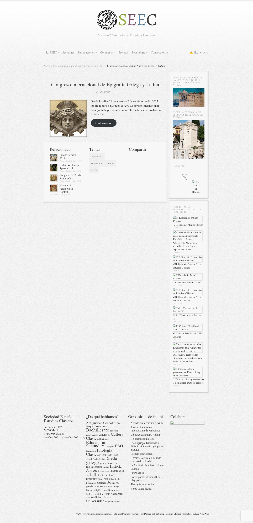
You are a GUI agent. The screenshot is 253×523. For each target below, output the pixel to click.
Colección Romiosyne (143, 438)
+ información (103, 123)
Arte (104, 426)
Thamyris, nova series (142, 484)
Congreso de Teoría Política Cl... (70, 176)
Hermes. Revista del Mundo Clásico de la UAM (146, 459)
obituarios (113, 482)
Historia (106, 467)
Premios (124, 52)
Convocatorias (159, 52)
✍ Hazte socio (198, 52)
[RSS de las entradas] (181, 190)
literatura (91, 479)
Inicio (47, 65)
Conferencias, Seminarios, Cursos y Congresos (78, 65)
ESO (119, 446)
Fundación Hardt (99, 459)
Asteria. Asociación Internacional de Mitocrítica (145, 428)
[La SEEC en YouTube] (199, 177)
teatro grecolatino (95, 493)
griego (110, 163)
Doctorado (104, 438)
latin (87, 475)
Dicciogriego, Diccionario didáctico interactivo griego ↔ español (147, 446)
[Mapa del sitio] (187, 190)
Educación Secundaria (96, 444)
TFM (88, 497)
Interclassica (137, 472)
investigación (117, 470)
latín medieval (107, 475)
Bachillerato (97, 429)
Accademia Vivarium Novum (147, 423)
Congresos (107, 52)
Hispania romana (94, 466)
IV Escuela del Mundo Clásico (188, 224)
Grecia (112, 458)
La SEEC (52, 52)
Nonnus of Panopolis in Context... (66, 188)
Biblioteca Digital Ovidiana (145, 434)
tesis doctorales (114, 494)
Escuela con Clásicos (142, 453)
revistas (105, 490)
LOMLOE (102, 479)
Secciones (68, 52)
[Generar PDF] (144, 162)
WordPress (204, 513)
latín (94, 170)
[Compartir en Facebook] (138, 156)
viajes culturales (112, 501)
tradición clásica (101, 497)
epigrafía (96, 163)
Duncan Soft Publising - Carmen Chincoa (162, 513)
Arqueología (94, 426)
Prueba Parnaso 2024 (68, 156)
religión (97, 490)
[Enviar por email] (138, 162)
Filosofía (104, 455)
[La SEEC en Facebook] (177, 177)
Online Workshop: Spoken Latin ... (70, 166)
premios (98, 486)
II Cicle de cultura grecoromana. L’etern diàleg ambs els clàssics (188, 381)
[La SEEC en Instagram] (192, 177)
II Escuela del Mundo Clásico (187, 282)
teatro (118, 490)
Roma (111, 490)
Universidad (95, 500)
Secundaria (140, 52)
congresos (97, 156)
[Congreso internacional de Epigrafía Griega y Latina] (68, 136)
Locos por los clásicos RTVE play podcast (146, 478)
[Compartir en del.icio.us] (144, 156)
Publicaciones (87, 52)
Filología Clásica (99, 452)
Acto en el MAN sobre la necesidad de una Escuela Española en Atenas (185, 246)
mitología (101, 482)
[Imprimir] (131, 162)
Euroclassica (91, 450)
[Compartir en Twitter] (131, 156)
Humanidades (103, 470)
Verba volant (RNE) (141, 488)
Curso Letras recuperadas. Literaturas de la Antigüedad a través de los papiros (187, 358)
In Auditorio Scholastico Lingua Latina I (148, 466)
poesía (89, 486)
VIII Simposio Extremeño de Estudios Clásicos (187, 266)
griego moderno (109, 463)
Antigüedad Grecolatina (103, 422)
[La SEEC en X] (184, 177)
